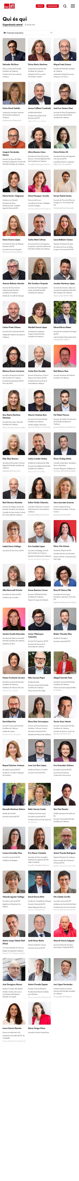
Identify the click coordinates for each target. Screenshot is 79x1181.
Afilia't (40, 6)
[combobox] (28, 32)
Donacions (52, 6)
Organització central (13, 24)
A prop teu (30, 24)
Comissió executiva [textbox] (15, 32)
